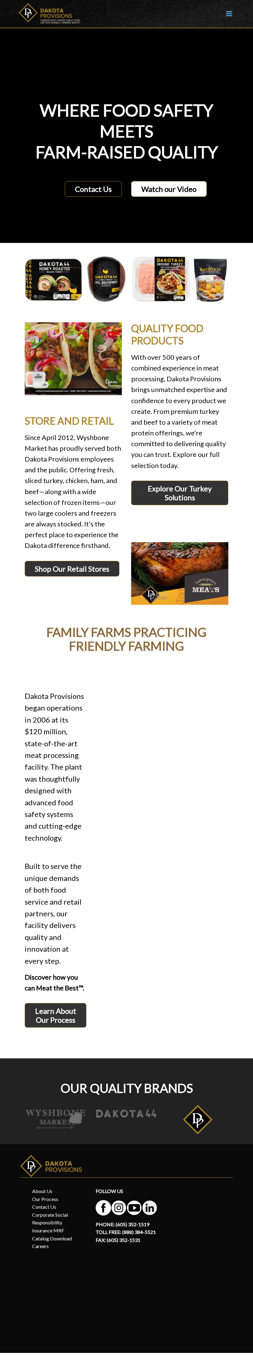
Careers (40, 1246)
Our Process (45, 1199)
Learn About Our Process (55, 1015)
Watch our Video (169, 188)
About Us (42, 1191)
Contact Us (93, 188)
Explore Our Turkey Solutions (180, 493)
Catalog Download (52, 1238)
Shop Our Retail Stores (72, 568)
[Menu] (229, 14)
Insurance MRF (48, 1230)
